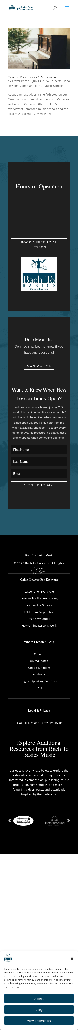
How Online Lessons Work (39, 625)
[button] (72, 959)
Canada (39, 654)
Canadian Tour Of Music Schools (41, 86)
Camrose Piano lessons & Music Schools (33, 77)
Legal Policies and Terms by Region (39, 723)
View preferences (39, 1021)
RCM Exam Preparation (39, 612)
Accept (39, 999)
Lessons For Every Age (39, 591)
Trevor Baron (20, 81)
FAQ (39, 688)
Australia (39, 674)
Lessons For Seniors (39, 605)
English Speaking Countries (39, 681)
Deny (39, 1010)
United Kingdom (39, 668)
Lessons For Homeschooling (39, 598)
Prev (9, 821)
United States (39, 661)
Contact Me (39, 365)
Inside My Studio (39, 619)
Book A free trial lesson (39, 245)
